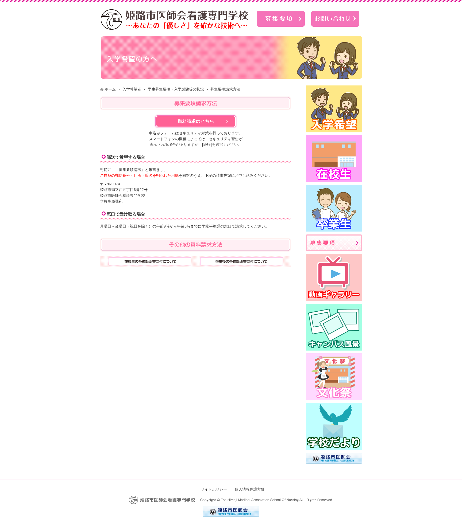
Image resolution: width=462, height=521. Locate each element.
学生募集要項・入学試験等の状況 (176, 89)
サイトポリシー (214, 489)
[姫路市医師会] (231, 516)
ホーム (110, 89)
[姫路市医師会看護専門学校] (174, 28)
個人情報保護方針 (250, 489)
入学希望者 (131, 89)
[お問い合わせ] (335, 28)
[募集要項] (280, 28)
